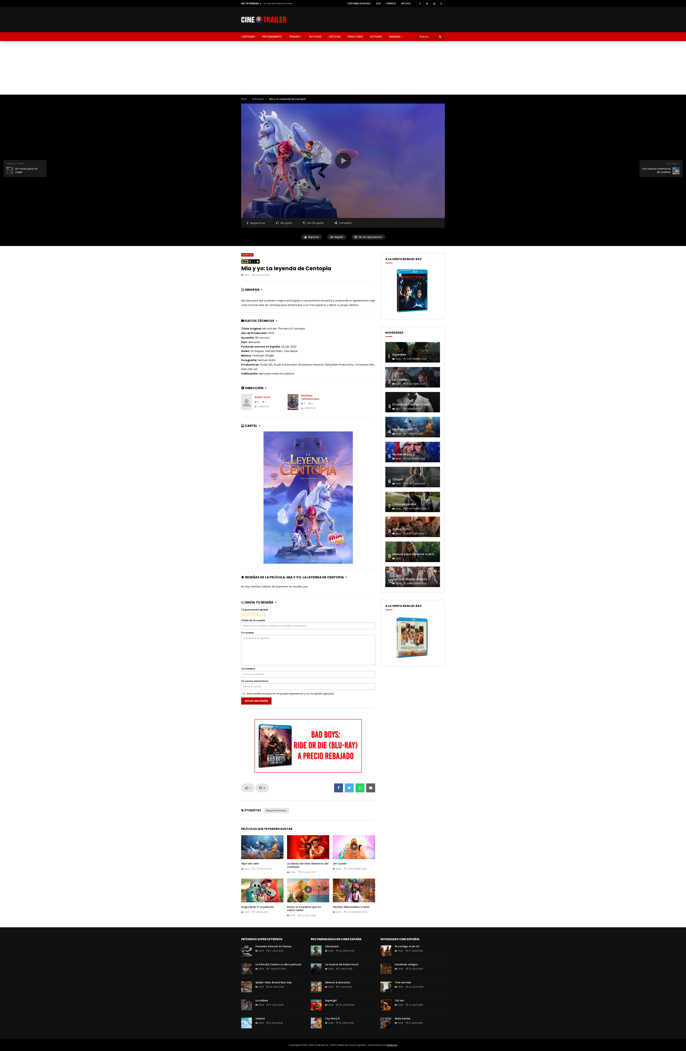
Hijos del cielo (271, 3)
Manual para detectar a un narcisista (419, 554)
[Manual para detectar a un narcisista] (412, 552)
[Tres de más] (386, 987)
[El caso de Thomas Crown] (412, 402)
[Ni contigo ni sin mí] (386, 951)
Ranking (395, 36)
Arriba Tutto (401, 529)
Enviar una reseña (256, 700)
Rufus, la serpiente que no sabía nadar (304, 908)
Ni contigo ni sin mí (407, 946)
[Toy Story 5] (316, 1023)
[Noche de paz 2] (412, 452)
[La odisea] (246, 1005)
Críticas (334, 36)
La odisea (261, 1000)
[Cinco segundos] (412, 502)
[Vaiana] (246, 1023)
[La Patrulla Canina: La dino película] (246, 969)
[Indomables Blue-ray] (412, 659)
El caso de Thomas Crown (411, 404)
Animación (258, 98)
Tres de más (403, 982)
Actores (376, 36)
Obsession (332, 946)
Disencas (392, 1045)
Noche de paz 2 (403, 454)
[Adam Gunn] (246, 402)
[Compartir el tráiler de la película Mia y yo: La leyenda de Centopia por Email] (370, 787)
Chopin (397, 479)
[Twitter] (427, 3)
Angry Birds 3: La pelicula (257, 907)
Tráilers (294, 36)
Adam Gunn (262, 397)
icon (262, 846)
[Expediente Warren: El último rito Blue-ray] (412, 312)
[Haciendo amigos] (386, 969)
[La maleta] (412, 377)
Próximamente (272, 36)
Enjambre (399, 355)
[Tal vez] (386, 1005)
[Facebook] (419, 3)
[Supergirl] (316, 1005)
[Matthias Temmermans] (293, 402)
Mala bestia (402, 1018)
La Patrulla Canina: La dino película (278, 964)
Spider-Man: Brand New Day (273, 982)
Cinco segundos (404, 504)
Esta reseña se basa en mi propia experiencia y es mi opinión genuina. (290, 693)
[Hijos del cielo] (412, 427)
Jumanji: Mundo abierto (409, 579)
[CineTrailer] (263, 19)
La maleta (399, 380)
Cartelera (248, 36)
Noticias (315, 36)
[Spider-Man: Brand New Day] (246, 987)
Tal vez (399, 1000)
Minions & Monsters (337, 982)
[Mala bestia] (386, 1023)
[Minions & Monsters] (316, 987)
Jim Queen (340, 863)
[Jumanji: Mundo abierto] (412, 577)
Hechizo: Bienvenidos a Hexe (351, 907)
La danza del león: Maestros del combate (308, 865)
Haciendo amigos (406, 964)
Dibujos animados (276, 810)
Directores (355, 36)
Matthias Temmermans (310, 397)
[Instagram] (441, 3)
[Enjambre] (412, 352)
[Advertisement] (343, 68)
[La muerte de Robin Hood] (316, 969)
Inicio (244, 98)
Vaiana (260, 1018)
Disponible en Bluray (359, 3)
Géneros (391, 3)
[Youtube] (434, 3)
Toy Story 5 (332, 1018)
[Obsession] (316, 951)
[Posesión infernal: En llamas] (246, 951)
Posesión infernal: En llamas (273, 946)
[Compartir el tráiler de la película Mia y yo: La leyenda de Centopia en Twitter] (349, 787)
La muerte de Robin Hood (341, 964)
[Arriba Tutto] (412, 527)
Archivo (406, 3)
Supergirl (331, 1000)
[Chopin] (412, 477)
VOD (378, 3)
